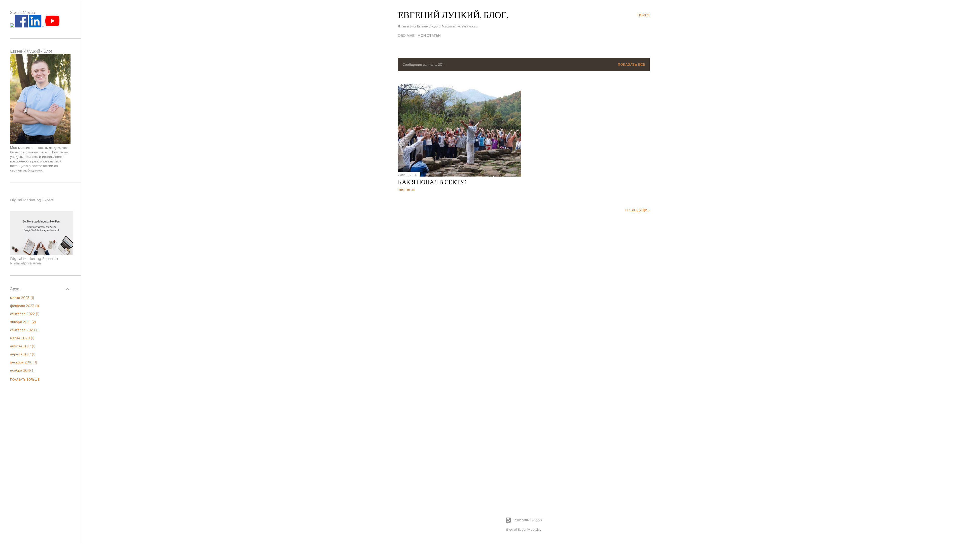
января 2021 (22, 322)
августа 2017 (22, 346)
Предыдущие (637, 210)
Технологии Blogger (527, 520)
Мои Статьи (429, 35)
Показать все (631, 64)
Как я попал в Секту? (432, 182)
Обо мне (406, 35)
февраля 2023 (24, 305)
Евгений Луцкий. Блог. (453, 15)
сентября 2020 (24, 330)
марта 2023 (21, 297)
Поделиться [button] (406, 190)
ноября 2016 (22, 370)
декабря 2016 (23, 362)
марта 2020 (21, 338)
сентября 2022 (24, 314)
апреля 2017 (22, 354)
